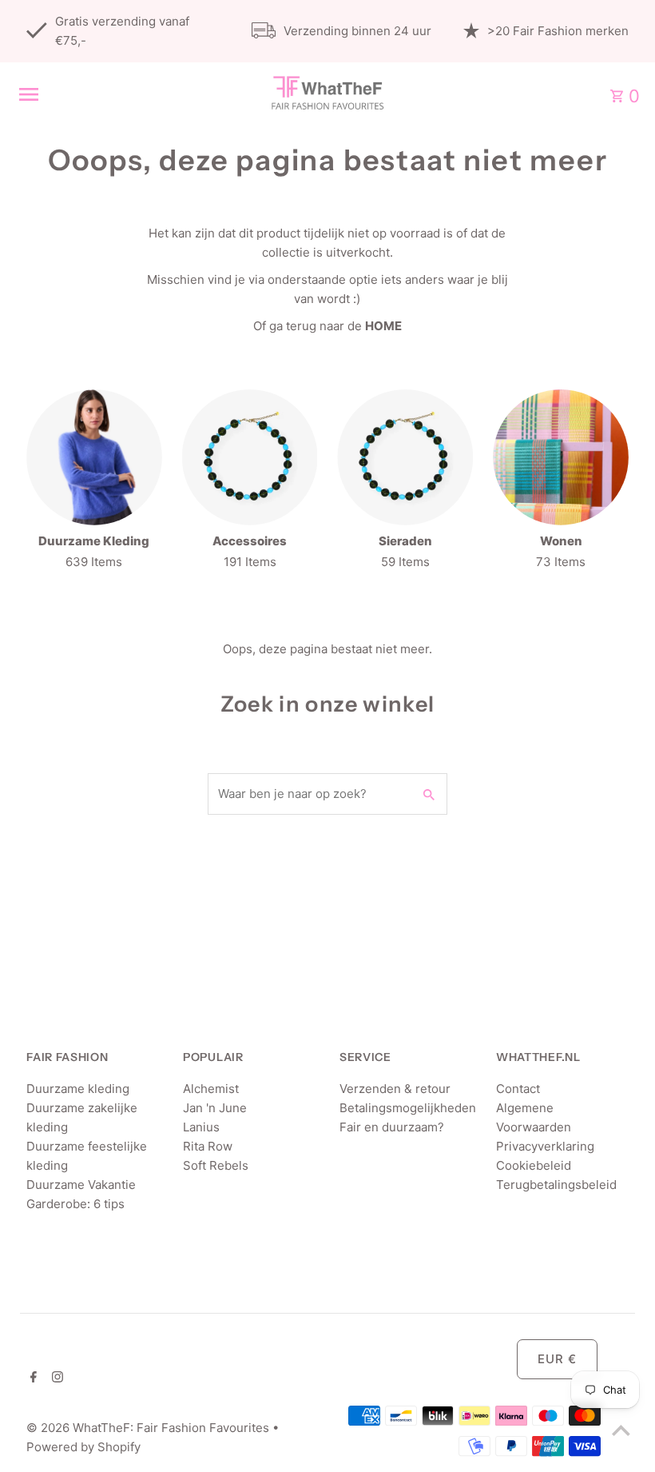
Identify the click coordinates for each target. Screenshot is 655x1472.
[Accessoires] (250, 457)
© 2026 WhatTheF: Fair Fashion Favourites (149, 1427)
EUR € (557, 1358)
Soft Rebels (215, 1165)
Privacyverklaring (545, 1146)
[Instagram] (55, 1378)
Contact (518, 1088)
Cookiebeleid (533, 1165)
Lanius (201, 1127)
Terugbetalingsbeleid (556, 1184)
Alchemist (211, 1088)
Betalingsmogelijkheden (407, 1107)
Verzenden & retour (395, 1088)
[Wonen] (561, 457)
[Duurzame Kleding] (94, 457)
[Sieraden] (405, 457)
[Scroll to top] (621, 1430)
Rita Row (207, 1146)
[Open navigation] (127, 94)
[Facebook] (31, 1378)
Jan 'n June (215, 1107)
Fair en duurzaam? (391, 1127)
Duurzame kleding (77, 1088)
